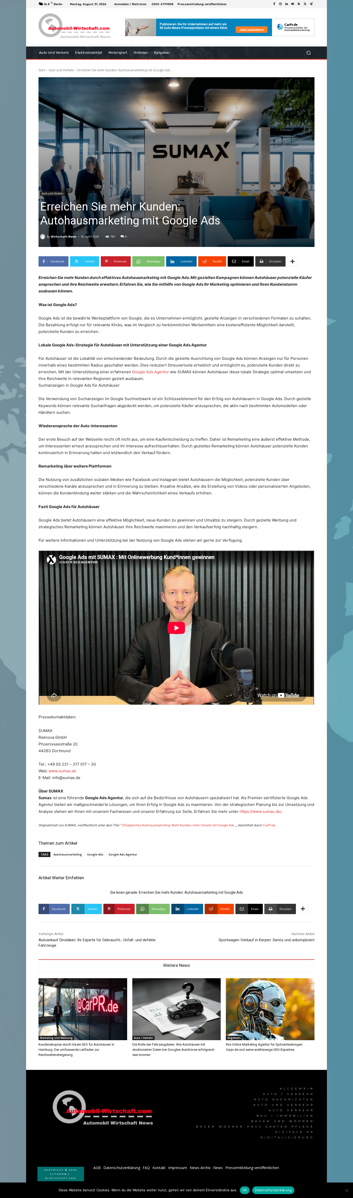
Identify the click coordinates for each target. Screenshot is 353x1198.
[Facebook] (274, 4)
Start (42, 70)
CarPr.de (269, 825)
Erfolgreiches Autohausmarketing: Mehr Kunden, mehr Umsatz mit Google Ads (178, 825)
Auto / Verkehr (143, 1038)
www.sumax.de (62, 770)
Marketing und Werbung (56, 1038)
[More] (292, 261)
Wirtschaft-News (63, 236)
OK (244, 1190)
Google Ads (95, 854)
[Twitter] (305, 4)
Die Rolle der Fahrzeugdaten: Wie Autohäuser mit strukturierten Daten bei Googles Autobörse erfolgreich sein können (173, 1050)
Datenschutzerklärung (273, 1190)
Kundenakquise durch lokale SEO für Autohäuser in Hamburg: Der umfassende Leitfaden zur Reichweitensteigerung (76, 1050)
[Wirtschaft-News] (43, 236)
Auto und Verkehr (61, 70)
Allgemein (234, 1038)
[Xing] (311, 4)
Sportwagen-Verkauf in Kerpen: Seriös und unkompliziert (266, 940)
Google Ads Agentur (150, 371)
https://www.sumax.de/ (260, 811)
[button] (308, 53)
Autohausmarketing (67, 854)
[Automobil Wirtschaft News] (104, 1109)
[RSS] (299, 4)
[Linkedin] (286, 4)
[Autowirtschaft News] (76, 27)
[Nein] (346, 1190)
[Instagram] (280, 4)
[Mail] (293, 4)
